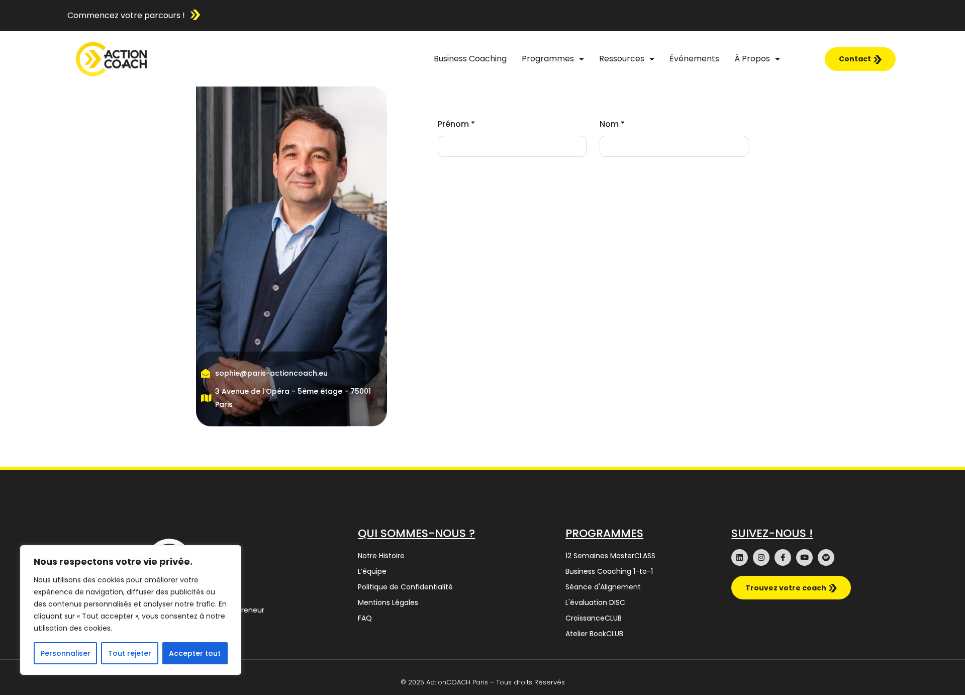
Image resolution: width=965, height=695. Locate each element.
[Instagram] (761, 557)
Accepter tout (195, 653)
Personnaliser (65, 653)
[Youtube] (804, 557)
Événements (694, 58)
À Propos (752, 58)
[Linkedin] (739, 557)
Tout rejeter (129, 653)
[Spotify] (826, 557)
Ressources (621, 58)
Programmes (548, 58)
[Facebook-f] (783, 557)
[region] (130, 610)
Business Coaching (470, 58)
